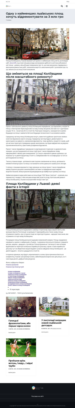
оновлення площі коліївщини (17, 282)
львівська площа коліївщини (17, 274)
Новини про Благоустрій (15, 267)
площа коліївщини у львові (16, 273)
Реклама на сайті (37, 396)
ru (9, 1)
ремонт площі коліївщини (16, 277)
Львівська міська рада (15, 279)
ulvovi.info (13, 63)
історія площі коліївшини (16, 276)
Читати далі (12, 332)
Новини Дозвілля (12, 265)
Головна (8, 20)
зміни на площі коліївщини (16, 280)
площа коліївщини (14, 271)
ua (6, 1)
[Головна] (8, 6)
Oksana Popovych (56, 328)
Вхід (68, 1)
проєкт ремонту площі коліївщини (19, 285)
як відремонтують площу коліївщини (20, 284)
